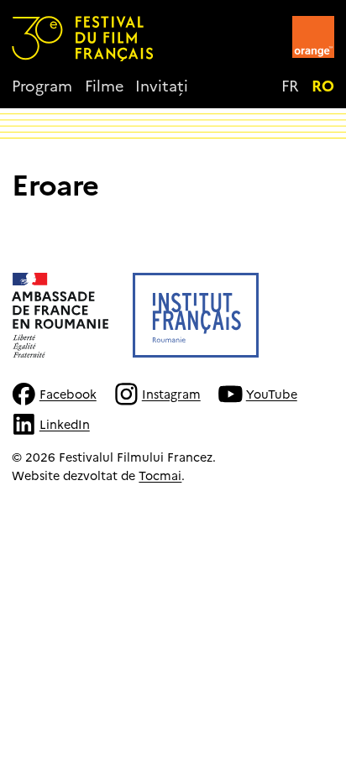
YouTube (271, 393)
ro (323, 85)
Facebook (67, 393)
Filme (104, 85)
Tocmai (160, 475)
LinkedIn (64, 423)
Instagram (171, 393)
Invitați (161, 85)
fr (290, 85)
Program (42, 85)
